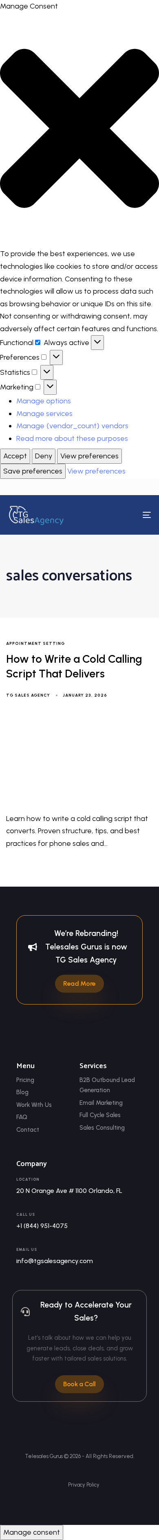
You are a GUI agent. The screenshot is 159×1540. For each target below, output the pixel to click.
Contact (27, 1129)
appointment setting (35, 643)
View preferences (89, 455)
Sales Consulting (102, 1127)
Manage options (43, 400)
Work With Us (34, 1105)
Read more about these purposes (72, 438)
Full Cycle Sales (100, 1115)
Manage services (44, 413)
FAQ (21, 1117)
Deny (43, 455)
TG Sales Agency (28, 695)
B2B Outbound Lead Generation (107, 1085)
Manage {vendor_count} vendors (72, 425)
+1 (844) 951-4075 (42, 1226)
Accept (15, 455)
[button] (79, 130)
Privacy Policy (83, 1485)
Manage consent (31, 1532)
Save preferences (32, 471)
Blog (22, 1092)
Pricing (25, 1080)
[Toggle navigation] (127, 515)
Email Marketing (101, 1102)
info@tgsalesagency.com (54, 1261)
